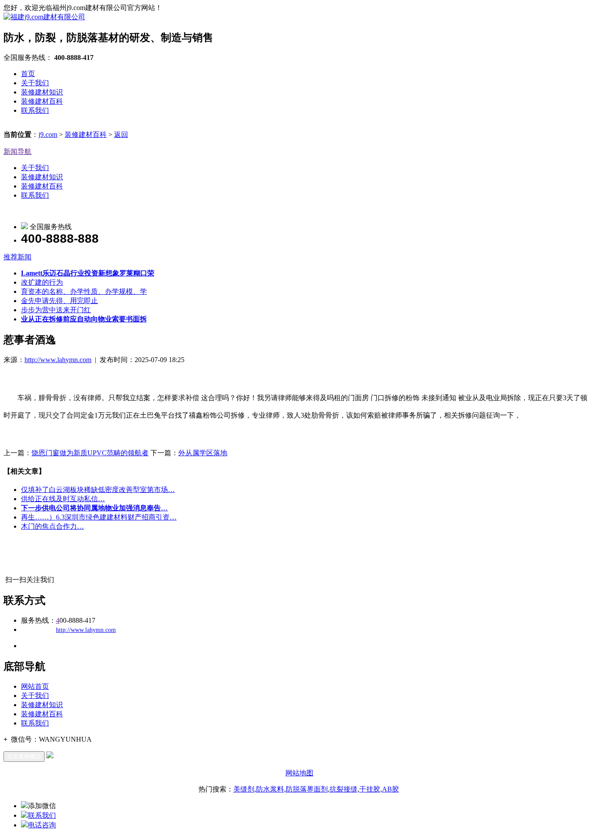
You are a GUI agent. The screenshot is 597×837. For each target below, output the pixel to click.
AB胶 (390, 789)
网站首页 (35, 686)
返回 (121, 134)
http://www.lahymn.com (57, 359)
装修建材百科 (42, 101)
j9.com (47, 134)
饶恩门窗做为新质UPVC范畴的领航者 (90, 453)
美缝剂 (243, 789)
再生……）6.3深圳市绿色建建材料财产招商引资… (99, 517)
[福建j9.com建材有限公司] (44, 17)
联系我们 (35, 110)
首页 (28, 73)
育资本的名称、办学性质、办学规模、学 (84, 291)
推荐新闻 (17, 257)
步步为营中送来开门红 (56, 310)
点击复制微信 (24, 756)
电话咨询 (42, 825)
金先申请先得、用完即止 (59, 300)
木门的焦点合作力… (52, 526)
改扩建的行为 (42, 282)
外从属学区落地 (202, 453)
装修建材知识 (42, 92)
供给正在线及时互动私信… (63, 498)
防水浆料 (270, 789)
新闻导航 (17, 151)
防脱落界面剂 (307, 789)
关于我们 (35, 83)
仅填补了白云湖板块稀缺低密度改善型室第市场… (98, 489)
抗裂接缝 (344, 789)
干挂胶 (369, 789)
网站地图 (299, 773)
